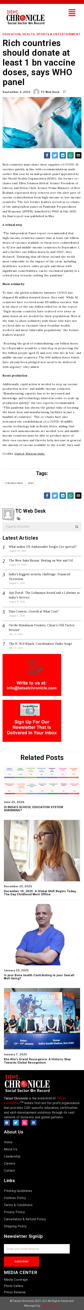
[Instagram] (25, 1123)
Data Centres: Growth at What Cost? (34, 611)
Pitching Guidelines (18, 1191)
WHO (31, 483)
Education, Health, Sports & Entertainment (42, 34)
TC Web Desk (50, 91)
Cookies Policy (15, 1198)
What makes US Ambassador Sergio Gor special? (43, 546)
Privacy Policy (14, 1212)
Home (8, 1142)
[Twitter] (16, 1123)
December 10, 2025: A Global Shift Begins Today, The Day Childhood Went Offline (40, 893)
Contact (9, 1170)
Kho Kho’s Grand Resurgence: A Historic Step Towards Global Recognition (37, 1061)
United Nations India (29, 453)
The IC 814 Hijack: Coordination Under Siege (40, 643)
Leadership (12, 1156)
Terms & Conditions (18, 1205)
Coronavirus (14, 483)
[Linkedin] (34, 1123)
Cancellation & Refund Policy (25, 1219)
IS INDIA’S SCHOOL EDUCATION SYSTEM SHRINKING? (33, 809)
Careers (9, 1163)
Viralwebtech (51, 1305)
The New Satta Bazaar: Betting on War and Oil (41, 560)
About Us (10, 1149)
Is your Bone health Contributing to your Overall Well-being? (39, 977)
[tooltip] (47, 155)
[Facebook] (7, 1123)
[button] (72, 12)
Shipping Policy (15, 1226)
